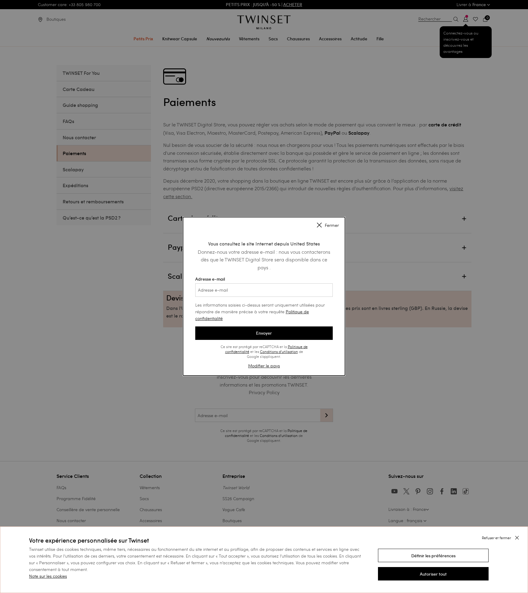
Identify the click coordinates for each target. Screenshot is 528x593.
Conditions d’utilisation (279, 351)
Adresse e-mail (210, 279)
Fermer (332, 225)
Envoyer (264, 333)
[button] (433, 555)
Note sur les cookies (48, 576)
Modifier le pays (264, 366)
